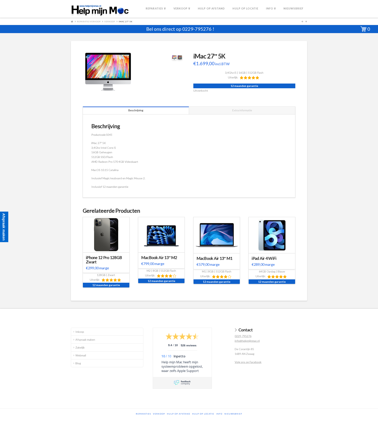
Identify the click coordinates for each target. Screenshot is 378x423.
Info (219, 414)
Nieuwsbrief (233, 414)
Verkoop (109, 21)
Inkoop (79, 331)
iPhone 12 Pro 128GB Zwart (104, 259)
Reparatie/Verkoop (89, 21)
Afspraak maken (85, 339)
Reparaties (143, 414)
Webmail (80, 355)
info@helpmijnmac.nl (247, 340)
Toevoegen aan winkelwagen (108, 248)
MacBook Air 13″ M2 (159, 257)
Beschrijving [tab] (135, 110)
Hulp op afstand (178, 414)
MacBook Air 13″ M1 (214, 258)
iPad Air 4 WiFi (264, 258)
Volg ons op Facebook (248, 362)
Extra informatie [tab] (242, 110)
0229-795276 (196, 29)
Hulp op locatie (203, 414)
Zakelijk (80, 347)
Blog (78, 363)
